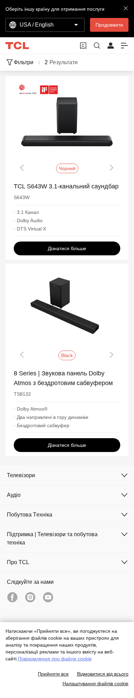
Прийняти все (53, 674)
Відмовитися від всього (103, 674)
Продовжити (109, 25)
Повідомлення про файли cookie (55, 658)
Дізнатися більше (67, 248)
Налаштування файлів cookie (96, 683)
